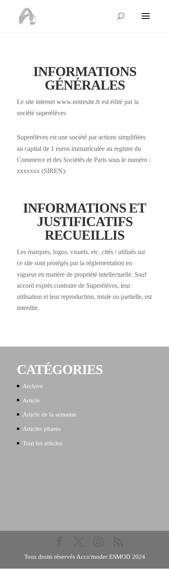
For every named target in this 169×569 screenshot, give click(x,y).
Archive (33, 386)
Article (31, 400)
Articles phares (42, 429)
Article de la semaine (49, 414)
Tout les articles (42, 443)
